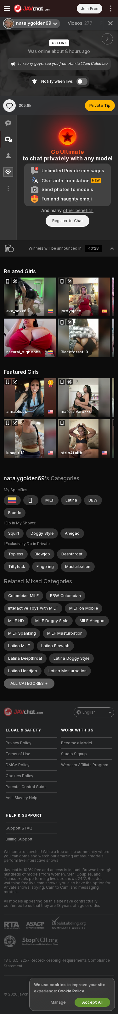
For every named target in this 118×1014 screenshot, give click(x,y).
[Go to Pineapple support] (10, 941)
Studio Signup (74, 754)
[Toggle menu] (7, 8)
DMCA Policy (18, 765)
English (89, 712)
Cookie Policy (71, 991)
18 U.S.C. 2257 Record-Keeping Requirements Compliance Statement (57, 963)
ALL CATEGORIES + (29, 683)
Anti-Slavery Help (21, 798)
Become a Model (76, 743)
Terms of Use (18, 754)
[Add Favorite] (9, 105)
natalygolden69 (24, 478)
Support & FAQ (19, 828)
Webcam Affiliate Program (84, 765)
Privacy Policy (18, 743)
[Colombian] (12, 500)
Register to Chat (67, 220)
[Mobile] (30, 500)
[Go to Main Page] (36, 8)
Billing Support (19, 839)
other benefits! (78, 210)
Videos (80, 23)
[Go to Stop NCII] (40, 941)
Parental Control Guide (26, 787)
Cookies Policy (19, 776)
